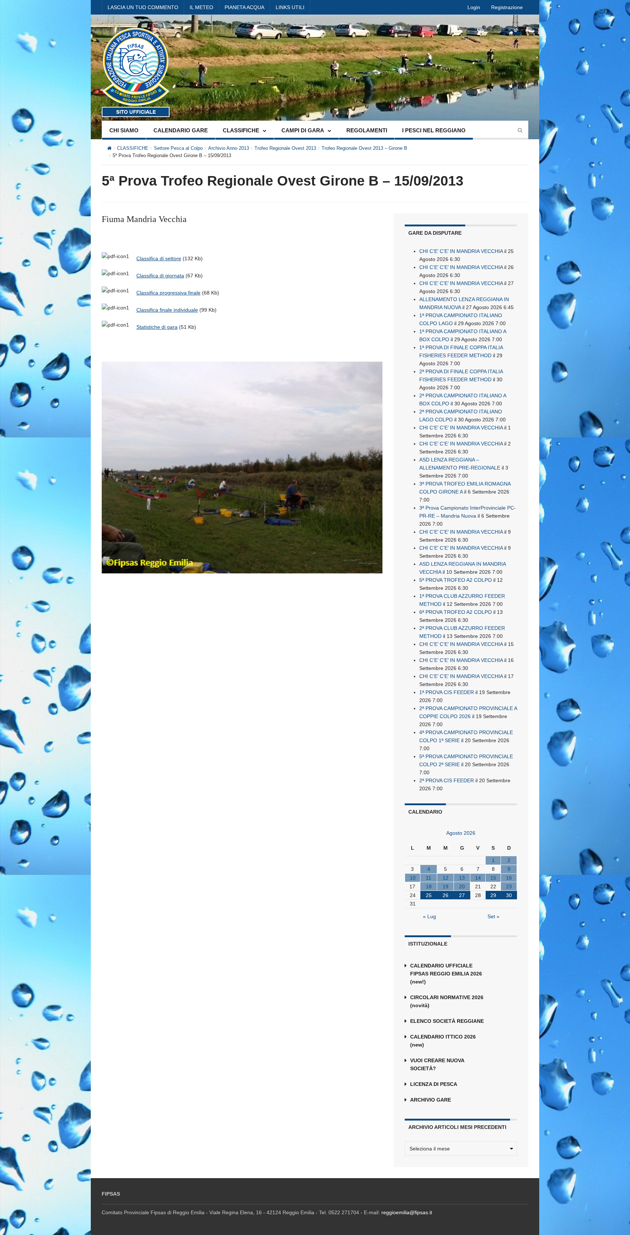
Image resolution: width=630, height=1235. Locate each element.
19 (445, 886)
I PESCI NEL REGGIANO (434, 130)
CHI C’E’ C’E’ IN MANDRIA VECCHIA (461, 251)
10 (413, 878)
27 (462, 895)
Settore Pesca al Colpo (178, 148)
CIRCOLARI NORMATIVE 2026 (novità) (446, 1001)
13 (462, 878)
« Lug (429, 916)
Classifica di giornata (160, 275)
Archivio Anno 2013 (228, 148)
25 (429, 895)
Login (473, 7)
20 (462, 886)
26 (445, 895)
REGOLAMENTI (366, 130)
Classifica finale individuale (167, 310)
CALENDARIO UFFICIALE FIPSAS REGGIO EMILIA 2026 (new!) (446, 974)
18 (429, 886)
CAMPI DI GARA (302, 130)
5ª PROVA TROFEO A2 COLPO (455, 580)
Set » (493, 916)
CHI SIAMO (124, 130)
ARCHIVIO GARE (430, 1100)
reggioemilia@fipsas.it (406, 1212)
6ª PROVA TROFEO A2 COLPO (455, 612)
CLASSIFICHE (241, 130)
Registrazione (507, 7)
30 (509, 895)
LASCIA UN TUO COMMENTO (143, 7)
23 (509, 886)
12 (445, 878)
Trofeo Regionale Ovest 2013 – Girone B (364, 148)
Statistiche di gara (157, 327)
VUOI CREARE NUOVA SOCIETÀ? (437, 1064)
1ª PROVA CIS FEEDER (446, 692)
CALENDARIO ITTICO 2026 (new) (443, 1041)
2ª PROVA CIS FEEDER (446, 780)
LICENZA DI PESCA (433, 1084)
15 (493, 878)
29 (493, 895)
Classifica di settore (158, 258)
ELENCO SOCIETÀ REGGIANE (447, 1021)
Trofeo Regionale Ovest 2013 (285, 148)
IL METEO (201, 7)
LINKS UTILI (290, 7)
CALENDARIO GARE (180, 130)
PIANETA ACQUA (244, 7)
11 (428, 878)
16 (509, 878)
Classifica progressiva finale (168, 293)
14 (478, 878)
